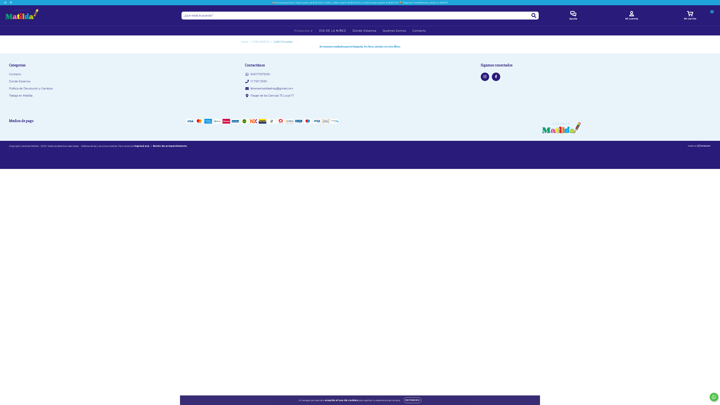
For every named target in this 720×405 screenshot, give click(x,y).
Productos (302, 30)
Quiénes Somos (394, 30)
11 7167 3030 (258, 81)
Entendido (412, 400)
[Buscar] (534, 15)
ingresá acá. (142, 146)
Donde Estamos (364, 30)
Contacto (419, 30)
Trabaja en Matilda (20, 95)
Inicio (244, 42)
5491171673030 (260, 74)
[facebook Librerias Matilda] (10, 2)
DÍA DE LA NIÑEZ (332, 30)
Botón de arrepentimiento (170, 146)
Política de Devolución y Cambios (31, 88)
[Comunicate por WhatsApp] (714, 397)
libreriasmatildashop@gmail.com (271, 88)
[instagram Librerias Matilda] (5, 2)
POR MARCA (260, 42)
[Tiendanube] (699, 146)
